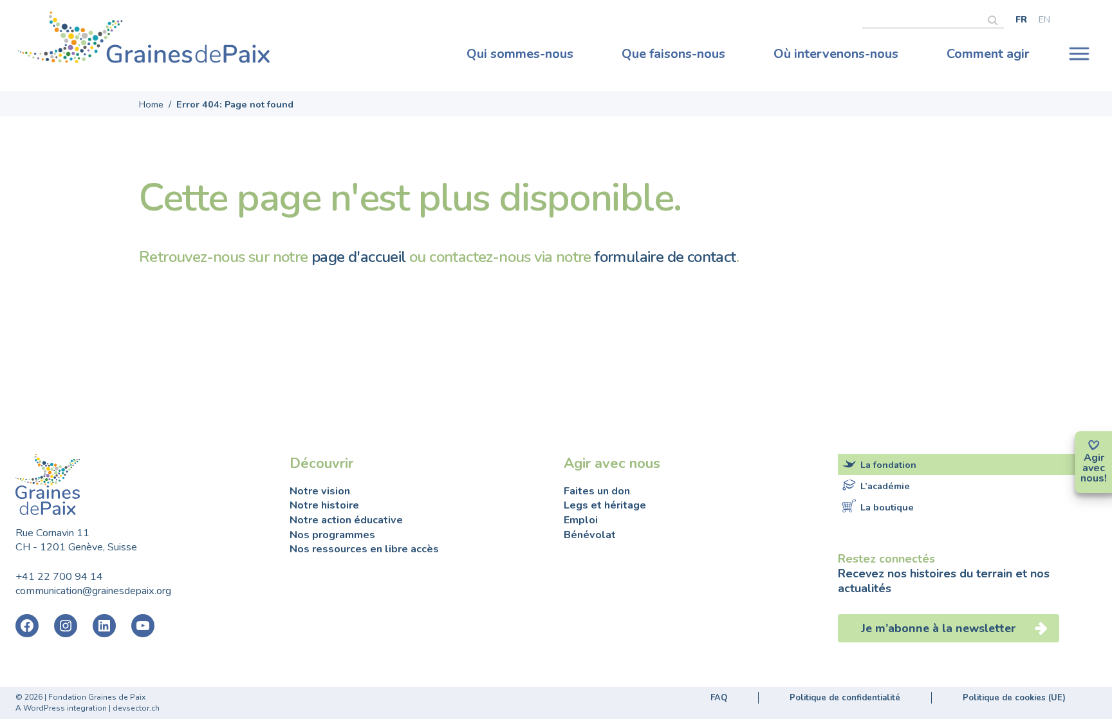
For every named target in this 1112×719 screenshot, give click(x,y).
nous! (1093, 478)
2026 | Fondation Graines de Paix (84, 697)
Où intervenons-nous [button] (836, 53)
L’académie (885, 486)
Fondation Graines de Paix (144, 41)
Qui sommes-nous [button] (520, 53)
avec (1093, 468)
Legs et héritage (605, 505)
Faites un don (597, 491)
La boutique (887, 507)
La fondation (888, 464)
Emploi (581, 520)
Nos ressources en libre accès (364, 549)
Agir (1094, 458)
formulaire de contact (665, 257)
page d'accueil (358, 257)
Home (151, 104)
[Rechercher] (996, 18)
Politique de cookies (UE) (1014, 698)
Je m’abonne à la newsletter (940, 628)
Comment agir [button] (988, 53)
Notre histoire (324, 505)
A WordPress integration (61, 708)
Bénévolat (590, 535)
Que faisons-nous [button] (673, 53)
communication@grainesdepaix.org (93, 591)
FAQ (718, 698)
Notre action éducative (346, 520)
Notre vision (320, 491)
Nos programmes (332, 535)
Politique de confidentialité (845, 698)
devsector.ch (136, 708)
